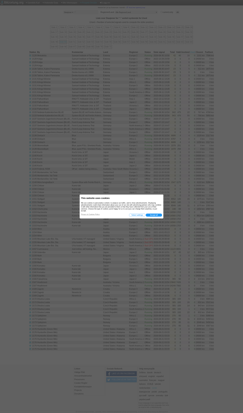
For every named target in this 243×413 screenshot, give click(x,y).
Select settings (137, 215)
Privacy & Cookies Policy (90, 214)
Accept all (154, 215)
